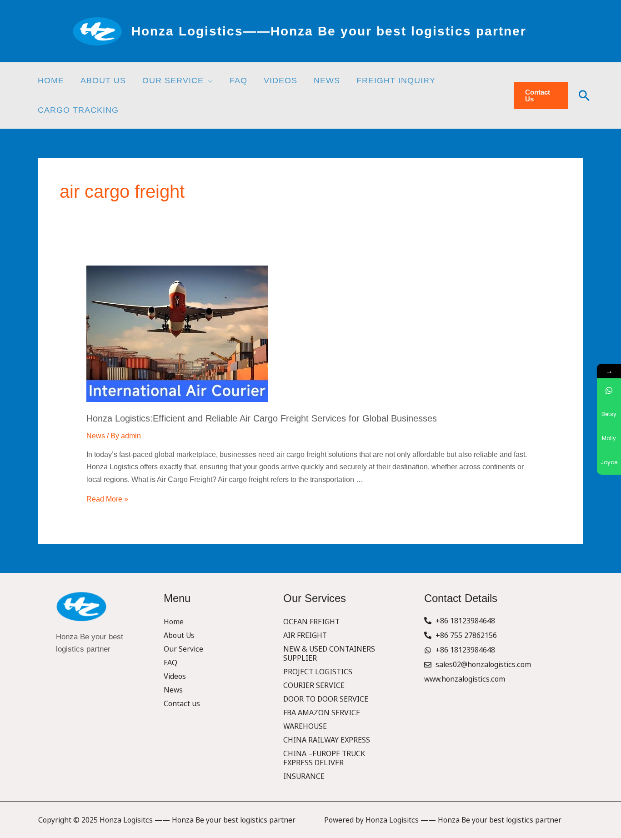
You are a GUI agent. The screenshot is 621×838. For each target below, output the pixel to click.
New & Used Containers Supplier (329, 653)
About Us (179, 635)
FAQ (170, 662)
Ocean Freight (311, 622)
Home (174, 622)
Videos (175, 676)
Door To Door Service (325, 699)
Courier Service (314, 685)
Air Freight (305, 635)
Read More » (107, 499)
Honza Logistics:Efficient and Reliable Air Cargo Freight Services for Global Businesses (261, 418)
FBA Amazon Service (321, 713)
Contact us (182, 703)
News (95, 436)
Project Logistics (317, 672)
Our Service (183, 649)
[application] (208, 80)
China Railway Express (326, 740)
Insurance (304, 776)
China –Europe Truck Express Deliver (324, 758)
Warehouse (305, 726)
